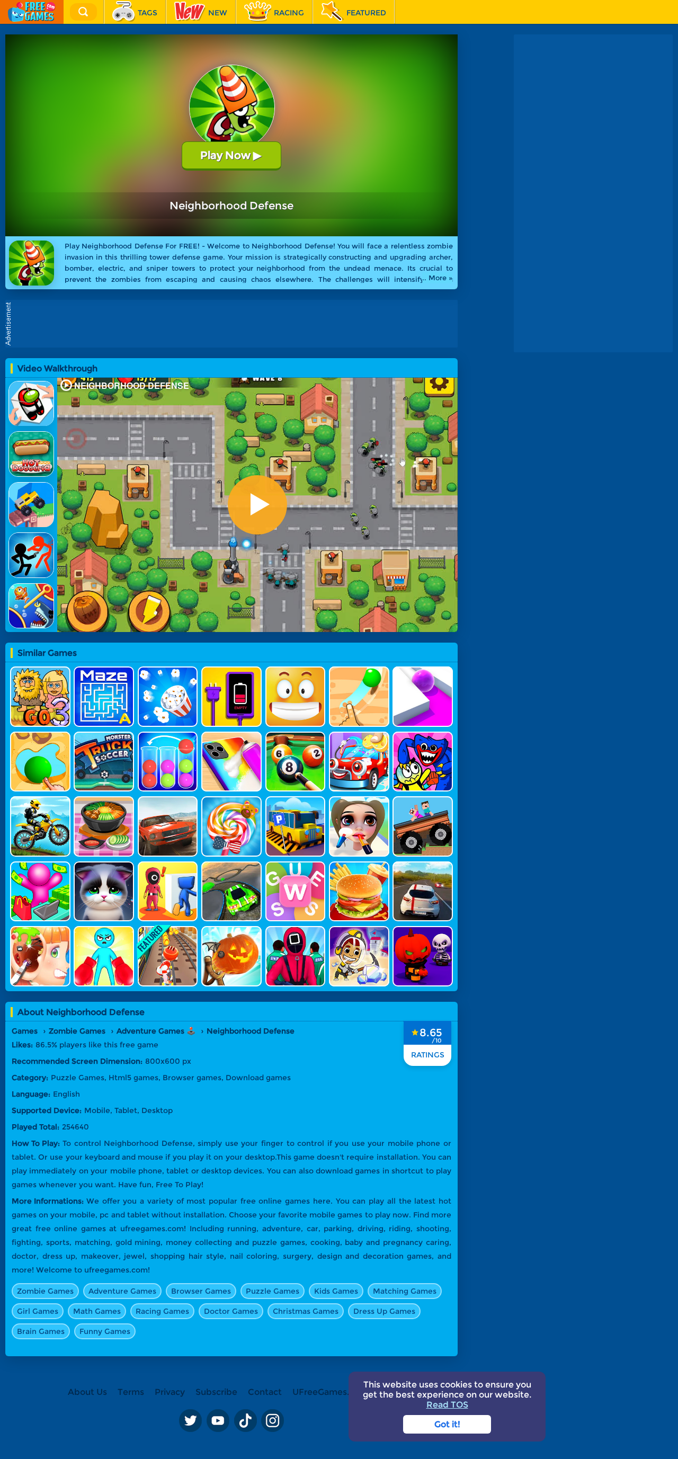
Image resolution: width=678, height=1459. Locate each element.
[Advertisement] (234, 324)
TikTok (245, 1421)
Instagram (272, 1421)
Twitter (190, 1421)
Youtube (217, 1421)
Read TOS (447, 1405)
